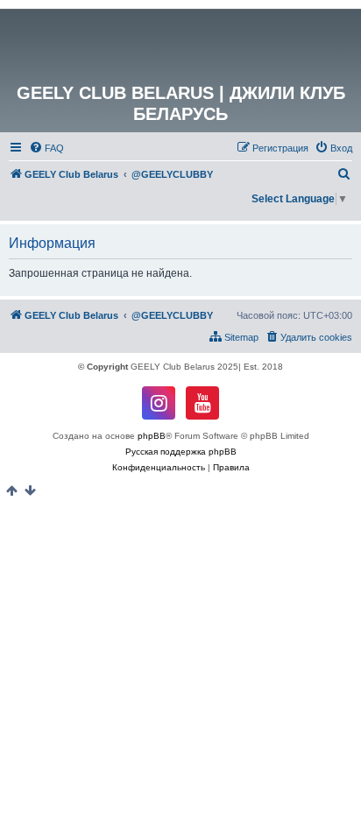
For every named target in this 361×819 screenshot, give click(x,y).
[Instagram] (158, 403)
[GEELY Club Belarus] (180, 45)
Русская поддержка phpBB (181, 451)
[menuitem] (46, 148)
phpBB (152, 436)
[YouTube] (202, 403)
